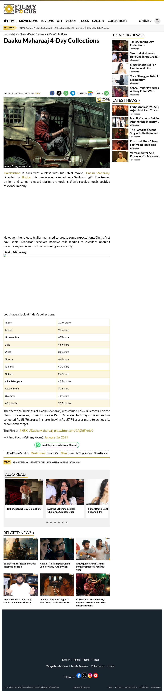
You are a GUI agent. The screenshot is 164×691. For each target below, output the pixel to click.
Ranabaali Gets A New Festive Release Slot (144, 142)
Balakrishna (12, 173)
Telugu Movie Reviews (49, 687)
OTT (59, 21)
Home (11, 21)
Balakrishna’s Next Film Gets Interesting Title (20, 565)
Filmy (64, 452)
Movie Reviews (79, 666)
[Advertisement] (102, 9)
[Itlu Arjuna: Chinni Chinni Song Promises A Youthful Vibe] (93, 549)
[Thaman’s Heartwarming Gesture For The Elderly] (21, 585)
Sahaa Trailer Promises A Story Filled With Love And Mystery (144, 91)
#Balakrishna (21, 462)
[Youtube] (95, 675)
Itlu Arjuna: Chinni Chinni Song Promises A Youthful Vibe (90, 566)
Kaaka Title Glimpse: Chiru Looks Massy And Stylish (55, 565)
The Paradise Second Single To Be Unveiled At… (144, 133)
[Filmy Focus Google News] (90, 93)
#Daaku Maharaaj (57, 462)
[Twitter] (59, 93)
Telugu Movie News (57, 666)
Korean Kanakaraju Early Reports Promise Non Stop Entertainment (91, 602)
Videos (71, 21)
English (144, 20)
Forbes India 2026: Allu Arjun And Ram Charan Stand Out (144, 110)
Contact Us (155, 687)
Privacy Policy (131, 687)
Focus (84, 21)
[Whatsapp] (38, 444)
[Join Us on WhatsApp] (106, 93)
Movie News (28, 21)
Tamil (87, 659)
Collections (117, 21)
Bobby (26, 177)
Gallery (98, 21)
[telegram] (72, 93)
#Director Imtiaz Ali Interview (69, 28)
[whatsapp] (65, 93)
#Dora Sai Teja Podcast (98, 28)
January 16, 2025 (56, 437)
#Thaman (75, 462)
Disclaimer (143, 687)
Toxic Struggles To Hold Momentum (145, 77)
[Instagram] (90, 675)
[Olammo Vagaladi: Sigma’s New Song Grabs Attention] (57, 585)
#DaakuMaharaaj (41, 430)
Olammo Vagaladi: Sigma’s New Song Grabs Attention (55, 601)
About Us (118, 687)
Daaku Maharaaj (97, 173)
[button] (47, 522)
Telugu (77, 659)
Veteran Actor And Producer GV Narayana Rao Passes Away (144, 156)
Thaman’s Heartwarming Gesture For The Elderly (17, 601)
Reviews (47, 21)
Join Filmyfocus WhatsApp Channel (59, 445)
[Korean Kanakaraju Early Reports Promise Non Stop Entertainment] (93, 585)
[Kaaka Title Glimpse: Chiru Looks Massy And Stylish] (57, 549)
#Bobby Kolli (38, 462)
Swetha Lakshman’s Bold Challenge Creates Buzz (61, 510)
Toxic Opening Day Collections (24, 508)
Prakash (36, 93)
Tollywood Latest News (29, 687)
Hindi (96, 659)
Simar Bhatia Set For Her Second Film (143, 66)
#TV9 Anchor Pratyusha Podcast (36, 28)
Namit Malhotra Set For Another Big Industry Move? (145, 121)
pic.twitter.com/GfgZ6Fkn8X (73, 430)
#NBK (24, 430)
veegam (87, 687)
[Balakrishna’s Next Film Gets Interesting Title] (21, 549)
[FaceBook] (52, 93)
